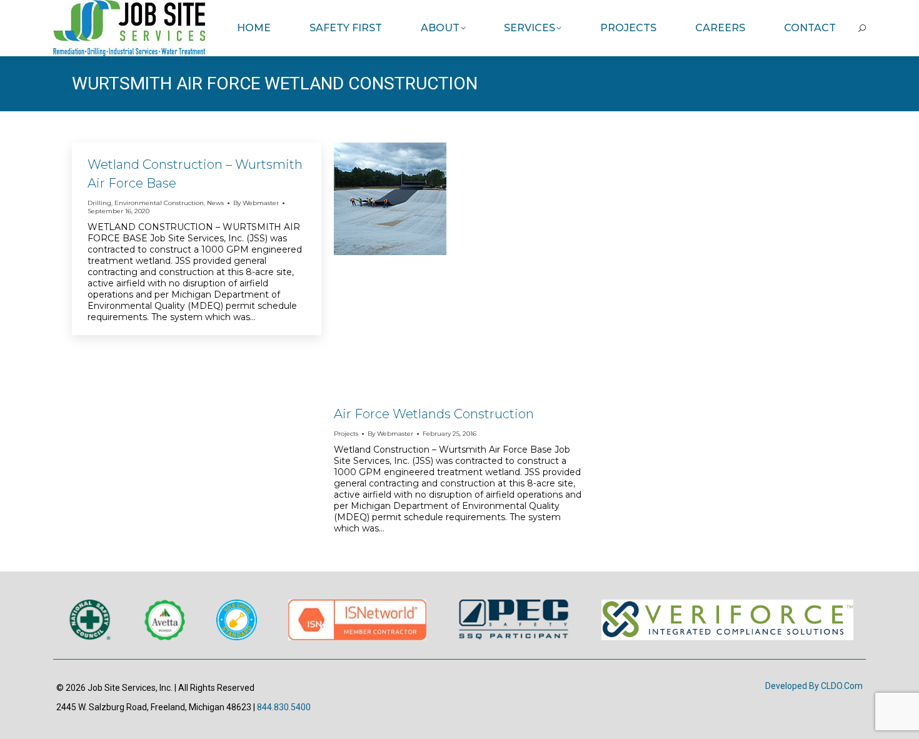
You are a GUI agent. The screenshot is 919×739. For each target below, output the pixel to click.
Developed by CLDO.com (814, 686)
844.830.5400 (284, 707)
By (256, 203)
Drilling (99, 203)
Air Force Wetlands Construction (434, 413)
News (215, 203)
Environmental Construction (159, 203)
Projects (346, 434)
